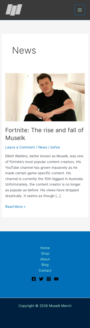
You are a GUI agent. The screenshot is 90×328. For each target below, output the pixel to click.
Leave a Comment (20, 147)
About (45, 259)
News (42, 147)
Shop (45, 253)
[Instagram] (48, 279)
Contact (45, 270)
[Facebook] (34, 279)
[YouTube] (56, 279)
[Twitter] (41, 279)
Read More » (15, 206)
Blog (45, 265)
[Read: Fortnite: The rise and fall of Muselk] (45, 97)
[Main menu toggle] (79, 10)
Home (45, 248)
